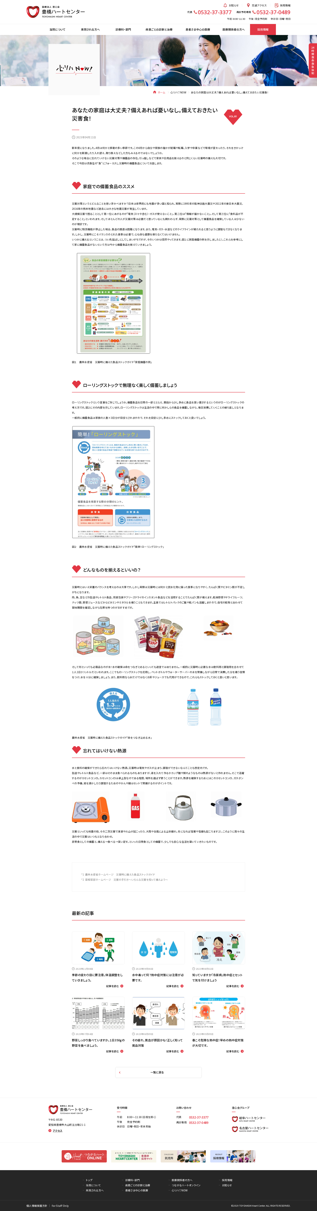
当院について (93, 1185)
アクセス (57, 1130)
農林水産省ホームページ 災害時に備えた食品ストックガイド (120, 874)
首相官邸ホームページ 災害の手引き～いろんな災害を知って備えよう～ (126, 879)
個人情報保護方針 (36, 1206)
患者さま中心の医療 (136, 1190)
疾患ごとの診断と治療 (137, 1185)
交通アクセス (259, 5)
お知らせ (233, 5)
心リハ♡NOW (178, 92)
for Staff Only (60, 1206)
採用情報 (285, 5)
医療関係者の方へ (182, 1180)
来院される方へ (95, 1190)
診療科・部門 (132, 1180)
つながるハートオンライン (186, 1185)
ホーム (161, 92)
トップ (89, 1180)
